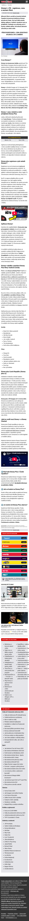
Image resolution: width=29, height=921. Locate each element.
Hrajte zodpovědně (3, 525)
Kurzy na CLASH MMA (11, 810)
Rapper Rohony (9, 866)
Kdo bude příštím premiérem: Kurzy (14, 728)
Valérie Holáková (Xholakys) (12, 826)
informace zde (14, 891)
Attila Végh (8, 864)
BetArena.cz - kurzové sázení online (9, 646)
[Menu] (27, 2)
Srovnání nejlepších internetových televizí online (13, 599)
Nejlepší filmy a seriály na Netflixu (14, 804)
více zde (13, 527)
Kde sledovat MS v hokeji (11, 757)
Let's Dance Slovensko (11, 795)
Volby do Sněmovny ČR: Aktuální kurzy (15, 715)
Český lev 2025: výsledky (11, 800)
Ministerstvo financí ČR (17, 901)
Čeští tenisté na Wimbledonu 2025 (14, 753)
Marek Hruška (16, 13)
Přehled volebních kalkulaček (13, 722)
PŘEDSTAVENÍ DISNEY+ (8, 32)
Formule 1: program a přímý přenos (14, 766)
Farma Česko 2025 (10, 791)
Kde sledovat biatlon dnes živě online (15, 768)
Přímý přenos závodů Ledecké (13, 784)
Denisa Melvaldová (10, 828)
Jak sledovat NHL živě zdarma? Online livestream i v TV (12, 626)
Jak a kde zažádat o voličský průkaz (14, 737)
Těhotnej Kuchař (9, 853)
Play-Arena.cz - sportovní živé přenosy (9, 682)
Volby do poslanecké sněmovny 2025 (15, 813)
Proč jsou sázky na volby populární (14, 735)
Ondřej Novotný (9, 862)
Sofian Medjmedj (9, 857)
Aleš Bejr (7, 830)
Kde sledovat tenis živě (11, 782)
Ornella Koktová (9, 868)
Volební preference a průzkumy (13, 717)
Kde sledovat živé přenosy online (14, 759)
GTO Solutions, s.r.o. (11, 917)
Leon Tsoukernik (9, 837)
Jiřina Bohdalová (9, 839)
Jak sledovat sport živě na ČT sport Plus (16, 780)
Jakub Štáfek (8, 844)
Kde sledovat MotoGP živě (12, 762)
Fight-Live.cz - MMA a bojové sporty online (9, 652)
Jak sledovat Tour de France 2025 (14, 748)
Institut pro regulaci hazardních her (10, 903)
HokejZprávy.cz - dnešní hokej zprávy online (9, 664)
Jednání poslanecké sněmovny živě (14, 815)
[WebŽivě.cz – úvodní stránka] (6, 1)
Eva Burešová (8, 859)
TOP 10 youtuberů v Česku (12, 817)
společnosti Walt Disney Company (15, 430)
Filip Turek (7, 832)
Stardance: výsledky (10, 802)
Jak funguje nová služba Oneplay (14, 793)
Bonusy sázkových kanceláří (12, 731)
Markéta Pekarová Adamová (12, 850)
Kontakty (3, 913)
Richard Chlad (8, 846)
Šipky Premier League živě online (14, 764)
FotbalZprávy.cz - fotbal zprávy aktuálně (9, 658)
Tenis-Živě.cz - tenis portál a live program (9, 670)
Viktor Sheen (8, 848)
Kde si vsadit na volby (10, 719)
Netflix (10, 123)
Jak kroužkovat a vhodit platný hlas (14, 733)
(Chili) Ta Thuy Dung (10, 841)
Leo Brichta (8, 855)
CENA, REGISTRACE (22, 32)
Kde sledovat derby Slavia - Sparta (14, 755)
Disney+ (20, 305)
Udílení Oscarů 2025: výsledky (13, 797)
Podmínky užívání (13, 913)
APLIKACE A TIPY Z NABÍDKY (14, 34)
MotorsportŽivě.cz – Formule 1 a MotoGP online (10, 676)
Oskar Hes (7, 835)
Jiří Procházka (8, 823)
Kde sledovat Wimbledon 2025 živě (14, 750)
